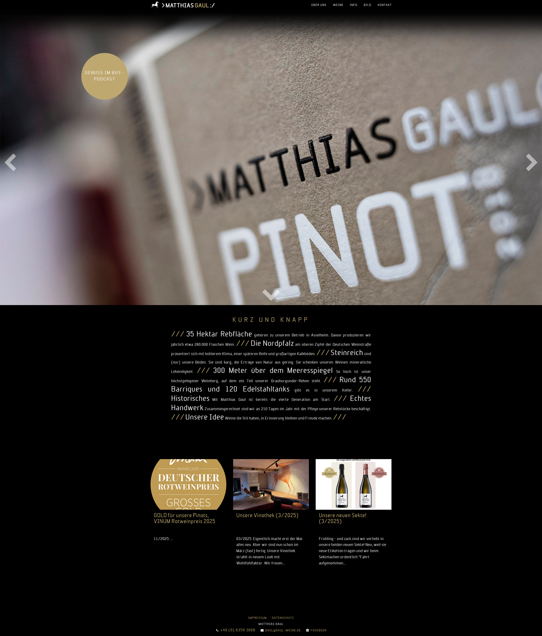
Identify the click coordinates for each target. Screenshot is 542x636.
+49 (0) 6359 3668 (237, 630)
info (353, 5)
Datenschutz (283, 618)
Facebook (319, 630)
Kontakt (385, 5)
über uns (318, 5)
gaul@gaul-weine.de (283, 630)
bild (367, 5)
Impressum (257, 618)
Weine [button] (338, 5)
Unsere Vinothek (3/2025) (267, 515)
